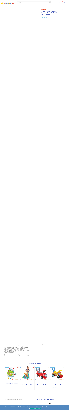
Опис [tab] (34, 339)
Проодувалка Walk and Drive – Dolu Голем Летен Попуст (57, 385)
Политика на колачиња (7, 400)
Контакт (52, 4)
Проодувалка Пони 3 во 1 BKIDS (27, 384)
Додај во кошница (12, 389)
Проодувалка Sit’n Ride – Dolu (42, 384)
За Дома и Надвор (40, 4)
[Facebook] (49, 403)
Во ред (30, 408)
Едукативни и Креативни (30, 4)
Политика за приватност (36, 408)
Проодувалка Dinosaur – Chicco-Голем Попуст (12, 384)
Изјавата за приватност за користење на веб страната (13, 399)
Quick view (12, 374)
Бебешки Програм (20, 4)
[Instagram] (50, 403)
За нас (48, 4)
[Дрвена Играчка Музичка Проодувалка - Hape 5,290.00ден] (61, 10)
